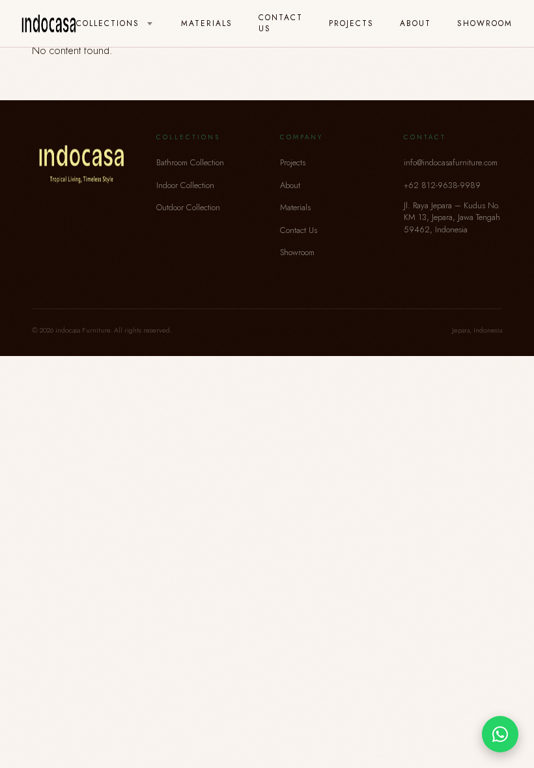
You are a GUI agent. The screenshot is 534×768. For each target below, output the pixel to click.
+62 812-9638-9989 (442, 185)
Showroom (485, 23)
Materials (206, 23)
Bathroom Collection (190, 162)
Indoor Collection (185, 185)
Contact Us (281, 23)
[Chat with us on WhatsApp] (500, 734)
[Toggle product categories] (150, 24)
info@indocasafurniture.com (451, 162)
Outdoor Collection (188, 207)
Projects (351, 23)
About (415, 23)
